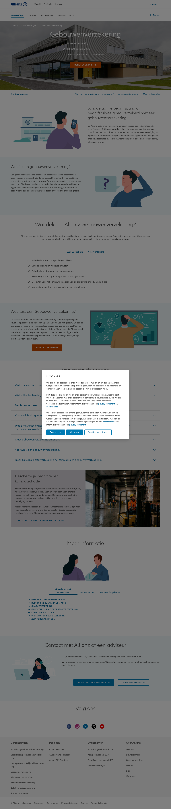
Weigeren (75, 432)
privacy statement (106, 403)
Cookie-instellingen (98, 432)
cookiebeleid (52, 406)
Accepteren (55, 432)
